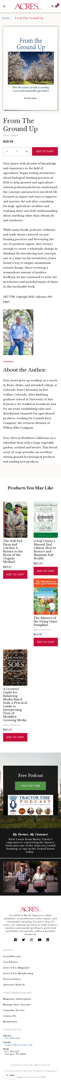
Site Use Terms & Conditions (39, 1071)
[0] (56, 6)
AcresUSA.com (11, 956)
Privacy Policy (11, 979)
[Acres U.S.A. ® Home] (27, 6)
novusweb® (38, 1077)
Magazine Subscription (17, 999)
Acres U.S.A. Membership (18, 973)
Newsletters (10, 1021)
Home (6, 18)
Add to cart (15, 574)
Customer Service (14, 1010)
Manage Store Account (16, 1004)
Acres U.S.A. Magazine (16, 967)
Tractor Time (30, 785)
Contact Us (9, 1016)
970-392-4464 (12, 1038)
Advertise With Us (14, 984)
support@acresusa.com (19, 1045)
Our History (10, 962)
